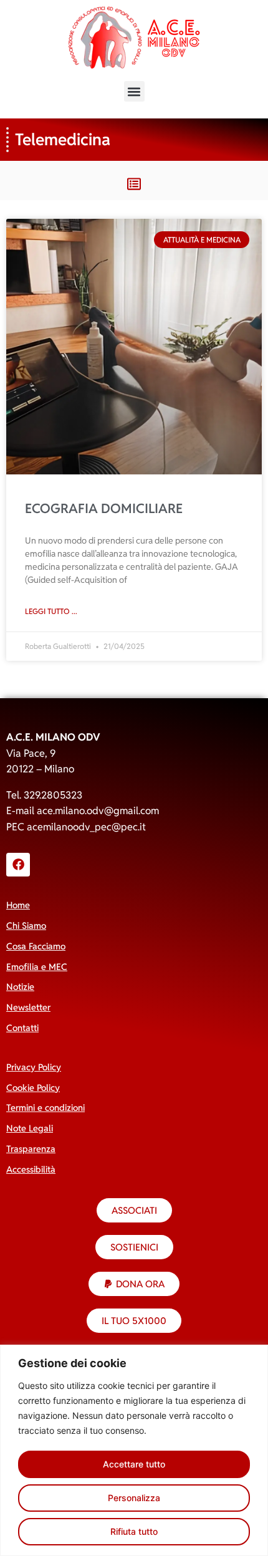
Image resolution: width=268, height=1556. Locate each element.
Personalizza (134, 1497)
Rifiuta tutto (134, 1531)
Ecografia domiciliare (104, 508)
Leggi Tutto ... (51, 611)
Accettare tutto (134, 1464)
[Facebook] (18, 864)
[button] (134, 91)
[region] (134, 1450)
